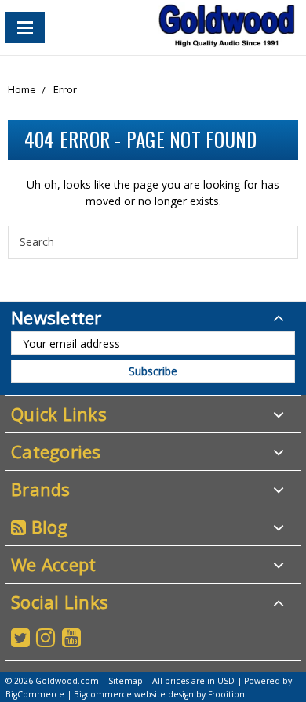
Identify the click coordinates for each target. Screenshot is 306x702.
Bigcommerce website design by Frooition (159, 694)
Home (22, 89)
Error (65, 89)
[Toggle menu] (25, 27)
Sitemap (125, 680)
